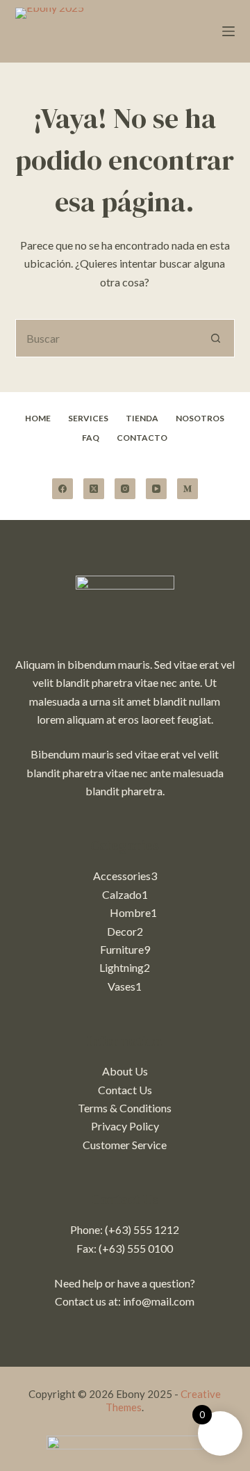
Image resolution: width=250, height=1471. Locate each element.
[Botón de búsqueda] (216, 338)
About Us (125, 1071)
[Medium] (187, 488)
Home (38, 418)
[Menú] (228, 31)
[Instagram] (125, 488)
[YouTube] (156, 488)
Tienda (142, 418)
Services (88, 418)
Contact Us (125, 1089)
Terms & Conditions (125, 1107)
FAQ (90, 437)
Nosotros (200, 418)
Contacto (142, 437)
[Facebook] (62, 488)
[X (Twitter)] (93, 488)
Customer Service (125, 1144)
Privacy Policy (125, 1125)
